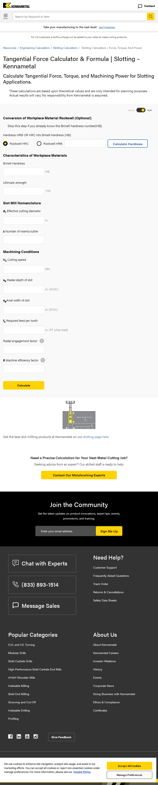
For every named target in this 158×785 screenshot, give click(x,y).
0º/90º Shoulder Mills (21, 677)
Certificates (100, 710)
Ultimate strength (15, 182)
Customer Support (105, 567)
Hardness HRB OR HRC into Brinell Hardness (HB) (37, 135)
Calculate (23, 385)
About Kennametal (104, 644)
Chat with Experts (44, 563)
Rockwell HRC (19, 143)
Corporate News (103, 686)
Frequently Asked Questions (111, 576)
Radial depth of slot (18, 280)
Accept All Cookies (129, 766)
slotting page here (96, 436)
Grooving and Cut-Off (22, 702)
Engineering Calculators (35, 48)
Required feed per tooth (20, 320)
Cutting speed (14, 259)
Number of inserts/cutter (20, 231)
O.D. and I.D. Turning (21, 644)
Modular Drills (17, 653)
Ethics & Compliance (106, 702)
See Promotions (107, 27)
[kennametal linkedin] (19, 737)
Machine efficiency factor (20, 360)
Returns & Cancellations (108, 592)
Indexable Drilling (19, 710)
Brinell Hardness (14, 163)
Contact (149, 6)
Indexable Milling (18, 686)
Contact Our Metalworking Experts (79, 475)
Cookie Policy (82, 772)
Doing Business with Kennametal (114, 694)
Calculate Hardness (127, 143)
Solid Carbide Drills (20, 661)
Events (97, 677)
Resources (9, 48)
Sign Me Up (109, 531)
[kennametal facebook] (10, 737)
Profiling (13, 718)
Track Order (100, 584)
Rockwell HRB (52, 143)
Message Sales (41, 605)
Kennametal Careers (106, 653)
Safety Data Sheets (105, 600)
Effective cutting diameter (22, 211)
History (97, 669)
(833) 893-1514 (40, 584)
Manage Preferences (129, 775)
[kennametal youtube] (27, 737)
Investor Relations (104, 661)
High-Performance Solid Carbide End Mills (35, 669)
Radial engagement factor (20, 341)
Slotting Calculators (65, 48)
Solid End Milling (18, 694)
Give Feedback (61, 737)
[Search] (150, 16)
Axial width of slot (16, 300)
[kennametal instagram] (36, 737)
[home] (15, 6)
